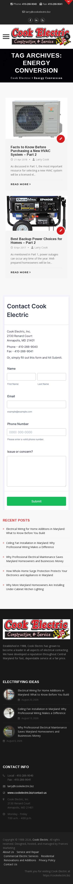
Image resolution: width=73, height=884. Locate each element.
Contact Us (10, 864)
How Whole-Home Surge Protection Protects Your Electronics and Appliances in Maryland (36, 573)
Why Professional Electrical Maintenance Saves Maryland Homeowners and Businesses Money (34, 559)
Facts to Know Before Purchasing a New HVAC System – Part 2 (30, 150)
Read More (20, 184)
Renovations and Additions (20, 860)
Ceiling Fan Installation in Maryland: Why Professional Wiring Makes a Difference (30, 545)
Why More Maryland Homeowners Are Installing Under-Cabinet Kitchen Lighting (35, 587)
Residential (47, 856)
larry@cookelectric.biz (38, 11)
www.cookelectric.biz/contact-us (27, 792)
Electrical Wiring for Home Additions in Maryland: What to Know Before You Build (35, 531)
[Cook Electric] (36, 36)
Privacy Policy (47, 860)
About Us (8, 852)
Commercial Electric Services (21, 856)
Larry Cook (42, 159)
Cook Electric (40, 839)
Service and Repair (28, 852)
